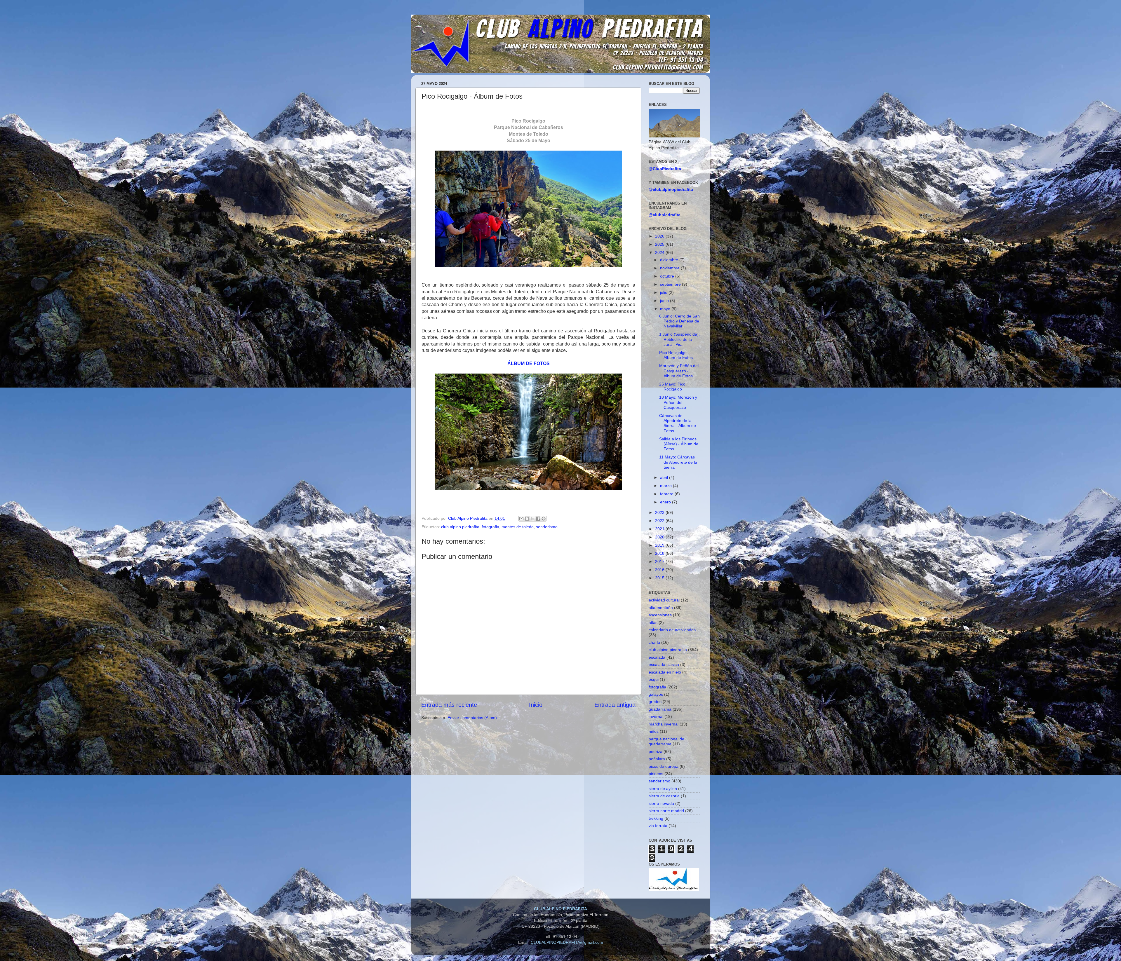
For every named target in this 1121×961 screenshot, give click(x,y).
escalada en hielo (665, 672)
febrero (667, 493)
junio (665, 300)
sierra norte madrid (666, 810)
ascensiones (660, 615)
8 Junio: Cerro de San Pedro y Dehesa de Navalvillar (679, 321)
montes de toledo (518, 526)
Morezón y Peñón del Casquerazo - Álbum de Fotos (679, 370)
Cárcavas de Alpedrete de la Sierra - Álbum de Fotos (677, 423)
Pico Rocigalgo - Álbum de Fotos (676, 355)
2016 (660, 569)
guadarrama (660, 709)
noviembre (670, 268)
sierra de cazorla (664, 795)
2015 (660, 577)
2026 (660, 236)
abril (664, 477)
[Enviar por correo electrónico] (521, 519)
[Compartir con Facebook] (538, 519)
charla (654, 642)
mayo (665, 308)
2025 (660, 244)
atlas (653, 622)
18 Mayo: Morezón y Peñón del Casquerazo (678, 402)
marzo (666, 485)
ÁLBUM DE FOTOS (528, 363)
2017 (660, 561)
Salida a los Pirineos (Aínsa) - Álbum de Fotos (678, 444)
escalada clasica (664, 664)
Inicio (535, 705)
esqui (654, 679)
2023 (660, 512)
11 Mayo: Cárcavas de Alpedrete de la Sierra (678, 462)
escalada (657, 657)
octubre (667, 276)
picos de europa (663, 766)
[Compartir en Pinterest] (543, 519)
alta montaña (661, 607)
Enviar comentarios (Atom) (472, 717)
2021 (660, 528)
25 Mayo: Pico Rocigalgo (672, 386)
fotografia (490, 526)
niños (654, 731)
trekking (656, 818)
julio (664, 292)
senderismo (547, 526)
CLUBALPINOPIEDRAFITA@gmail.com (567, 942)
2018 (660, 553)
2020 (660, 537)
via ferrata (658, 825)
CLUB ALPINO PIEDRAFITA (560, 908)
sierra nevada (661, 803)
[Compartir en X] (532, 519)
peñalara (657, 758)
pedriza (655, 751)
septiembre (671, 284)
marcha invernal (663, 724)
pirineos (656, 773)
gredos (655, 701)
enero (666, 502)
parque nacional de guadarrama (666, 741)
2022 (660, 520)
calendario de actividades (672, 629)
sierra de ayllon (663, 788)
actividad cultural (664, 600)
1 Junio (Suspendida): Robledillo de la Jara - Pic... (679, 339)
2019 (660, 545)
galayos (656, 694)
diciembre (669, 259)
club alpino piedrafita (460, 526)
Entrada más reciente (449, 705)
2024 (660, 252)
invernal (656, 716)
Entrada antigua (615, 705)
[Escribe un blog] (527, 519)
